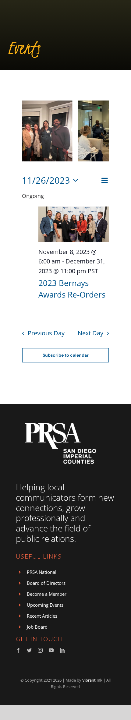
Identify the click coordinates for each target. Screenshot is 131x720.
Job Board (37, 627)
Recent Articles (42, 616)
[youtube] (51, 650)
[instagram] (40, 650)
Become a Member (46, 594)
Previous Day (46, 333)
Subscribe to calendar (66, 355)
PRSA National (41, 572)
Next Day (90, 333)
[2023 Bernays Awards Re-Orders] (73, 224)
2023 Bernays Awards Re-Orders (71, 288)
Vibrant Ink (92, 680)
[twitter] (29, 650)
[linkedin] (62, 650)
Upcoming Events (45, 605)
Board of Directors (46, 583)
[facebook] (18, 650)
